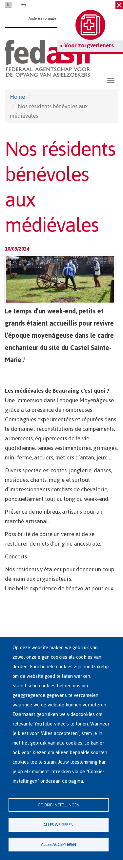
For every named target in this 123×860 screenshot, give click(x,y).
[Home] (47, 57)
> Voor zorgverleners (87, 45)
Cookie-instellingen (58, 805)
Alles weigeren (58, 825)
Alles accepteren (58, 844)
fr (8, 4)
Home (17, 96)
